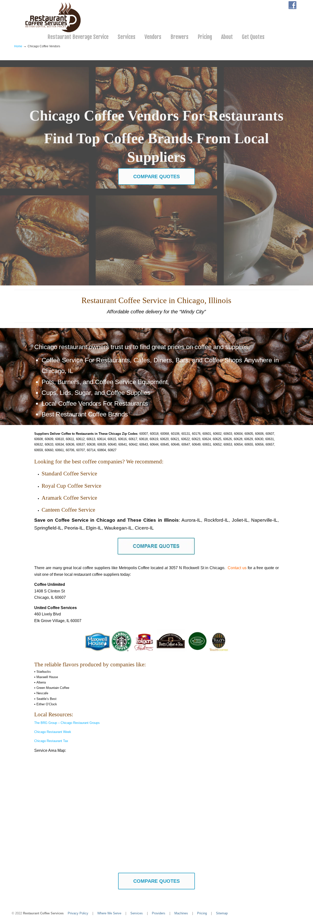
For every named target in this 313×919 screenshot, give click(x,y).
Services (136, 913)
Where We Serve (109, 913)
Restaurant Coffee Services (54, 17)
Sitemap (222, 913)
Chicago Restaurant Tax (51, 741)
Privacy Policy (78, 913)
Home (18, 46)
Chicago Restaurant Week (52, 732)
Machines (181, 913)
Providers (158, 913)
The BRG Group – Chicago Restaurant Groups (67, 723)
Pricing (202, 913)
